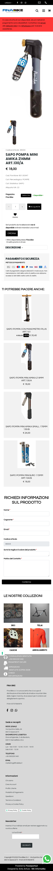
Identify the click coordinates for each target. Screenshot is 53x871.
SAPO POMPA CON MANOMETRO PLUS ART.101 (27, 330)
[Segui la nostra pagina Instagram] (22, 3)
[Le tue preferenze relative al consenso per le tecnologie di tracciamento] (2, 653)
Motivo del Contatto (13, 559)
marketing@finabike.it (14, 763)
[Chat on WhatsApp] (47, 859)
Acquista (35, 207)
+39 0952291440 (12, 756)
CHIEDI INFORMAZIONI (15, 674)
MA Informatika (38, 869)
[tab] (25, 247)
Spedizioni (9, 796)
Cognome (9, 520)
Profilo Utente (11, 788)
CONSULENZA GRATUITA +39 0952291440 (20, 657)
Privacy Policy (12, 810)
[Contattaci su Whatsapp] (25, 3)
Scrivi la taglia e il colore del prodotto (20, 550)
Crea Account (11, 784)
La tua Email (17, 833)
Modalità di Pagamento (14, 792)
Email (7, 529)
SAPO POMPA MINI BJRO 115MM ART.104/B (26, 476)
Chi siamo (9, 780)
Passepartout (32, 866)
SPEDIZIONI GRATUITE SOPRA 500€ (19, 668)
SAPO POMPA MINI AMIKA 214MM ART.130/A (26, 379)
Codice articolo (10, 539)
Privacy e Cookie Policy (15, 804)
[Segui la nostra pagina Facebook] (18, 3)
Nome (7, 510)
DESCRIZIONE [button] (13, 247)
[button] (26, 78)
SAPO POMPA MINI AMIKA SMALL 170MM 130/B (26, 427)
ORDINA (12, 233)
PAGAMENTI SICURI (17, 662)
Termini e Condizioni (13, 800)
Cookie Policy (26, 810)
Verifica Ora (26, 195)
